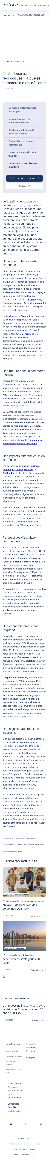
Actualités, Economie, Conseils (31, 1047)
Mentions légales (24, 1138)
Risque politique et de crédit (13, 1071)
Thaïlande (8, 473)
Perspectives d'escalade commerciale (21, 143)
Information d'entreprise (14, 1056)
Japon (38, 303)
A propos (30, 1057)
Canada (24, 316)
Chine (31, 299)
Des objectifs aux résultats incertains (22, 165)
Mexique (10, 316)
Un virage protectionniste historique (22, 110)
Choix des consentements (24, 1154)
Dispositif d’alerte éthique (24, 1149)
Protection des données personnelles (24, 1144)
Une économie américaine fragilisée (22, 154)
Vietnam (35, 466)
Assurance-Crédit (12, 1051)
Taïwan (19, 469)
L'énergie (26, 334)
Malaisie (28, 469)
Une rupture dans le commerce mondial (19, 121)
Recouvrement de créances (12, 1063)
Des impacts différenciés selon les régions (21, 132)
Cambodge (8, 469)
